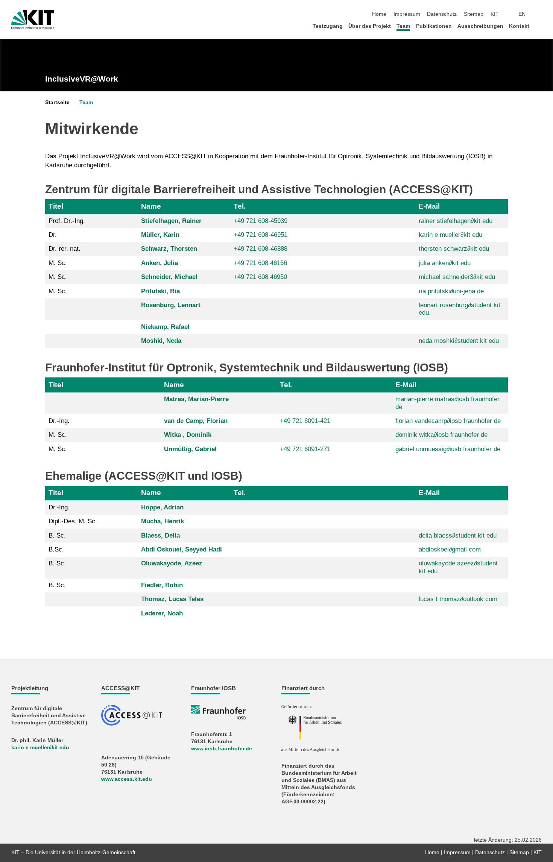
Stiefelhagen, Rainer (171, 220)
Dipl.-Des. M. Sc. (73, 521)
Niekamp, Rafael (165, 326)
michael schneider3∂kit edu (457, 276)
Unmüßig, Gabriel (190, 449)
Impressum (406, 14)
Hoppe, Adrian (162, 507)
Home (379, 14)
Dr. (53, 234)
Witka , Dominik (187, 434)
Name (151, 206)
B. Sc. (57, 535)
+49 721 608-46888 (260, 248)
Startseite (57, 102)
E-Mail (429, 206)
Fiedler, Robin (162, 585)
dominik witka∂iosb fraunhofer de (441, 434)
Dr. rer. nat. (65, 248)
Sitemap (473, 14)
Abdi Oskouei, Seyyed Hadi (181, 549)
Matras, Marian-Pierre (196, 399)
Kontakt (519, 26)
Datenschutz (442, 14)
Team (403, 26)
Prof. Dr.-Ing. (67, 220)
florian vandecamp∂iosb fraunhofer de (448, 420)
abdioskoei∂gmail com (450, 549)
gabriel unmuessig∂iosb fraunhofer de (447, 449)
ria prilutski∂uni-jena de (451, 291)
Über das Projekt (369, 26)
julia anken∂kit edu (445, 263)
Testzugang (328, 26)
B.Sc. (56, 549)
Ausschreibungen (480, 26)
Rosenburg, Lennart (171, 305)
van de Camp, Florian (196, 420)
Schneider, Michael (169, 276)
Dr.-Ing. (59, 420)
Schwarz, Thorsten (169, 248)
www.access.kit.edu (126, 779)
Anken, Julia (159, 263)
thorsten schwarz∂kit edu (454, 248)
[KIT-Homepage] (32, 19)
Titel (56, 206)
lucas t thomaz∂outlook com (458, 599)
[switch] (539, 14)
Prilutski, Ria (160, 291)
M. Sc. (58, 263)
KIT (495, 14)
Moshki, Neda (161, 340)
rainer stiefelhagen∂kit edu (455, 220)
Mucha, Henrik (162, 521)
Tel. (240, 206)
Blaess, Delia (160, 535)
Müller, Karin (160, 234)
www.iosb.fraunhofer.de (221, 748)
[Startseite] (539, 26)
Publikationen (434, 26)
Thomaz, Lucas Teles (172, 599)
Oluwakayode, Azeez (171, 563)
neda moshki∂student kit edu (459, 340)
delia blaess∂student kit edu (458, 535)
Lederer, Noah (162, 613)
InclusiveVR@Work (81, 78)
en (522, 14)
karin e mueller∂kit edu (450, 234)
